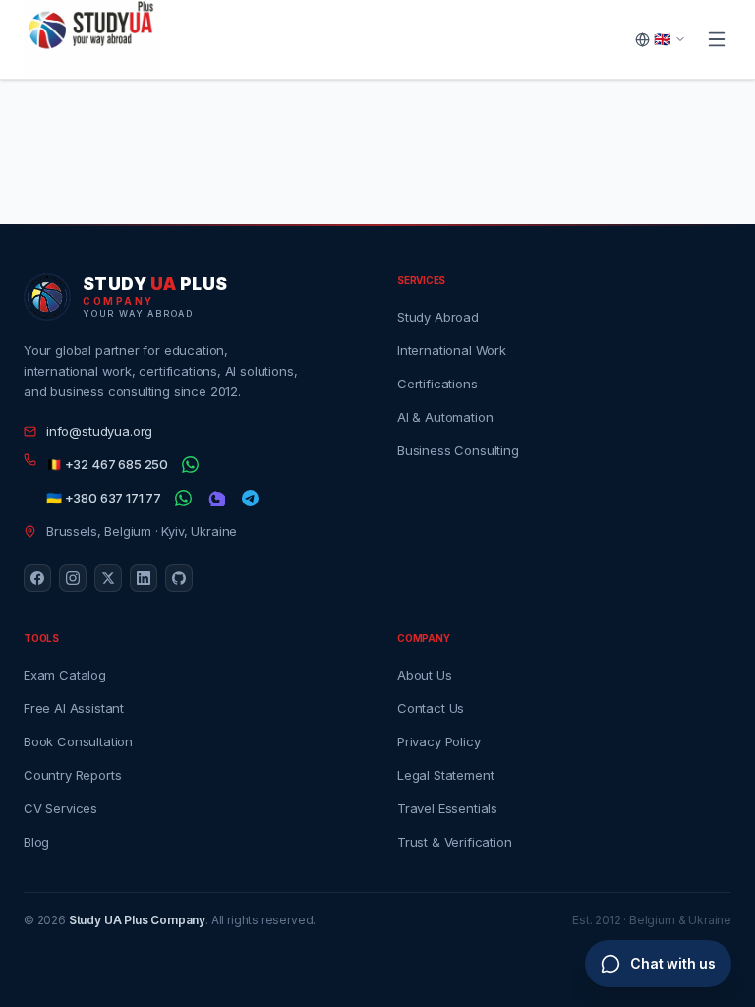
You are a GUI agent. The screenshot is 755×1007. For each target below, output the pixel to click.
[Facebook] (37, 578)
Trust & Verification (454, 842)
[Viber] (216, 498)
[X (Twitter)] (108, 578)
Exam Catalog (65, 674)
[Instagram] (73, 578)
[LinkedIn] (143, 578)
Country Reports (72, 775)
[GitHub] (179, 578)
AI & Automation (445, 417)
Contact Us (430, 708)
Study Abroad (438, 317)
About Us (424, 674)
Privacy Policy (439, 741)
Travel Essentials (447, 808)
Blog (36, 842)
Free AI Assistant (74, 708)
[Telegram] (249, 498)
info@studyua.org (99, 431)
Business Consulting (458, 450)
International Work (451, 350)
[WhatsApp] (189, 465)
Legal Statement (445, 775)
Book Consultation (78, 741)
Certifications (437, 383)
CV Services (60, 808)
